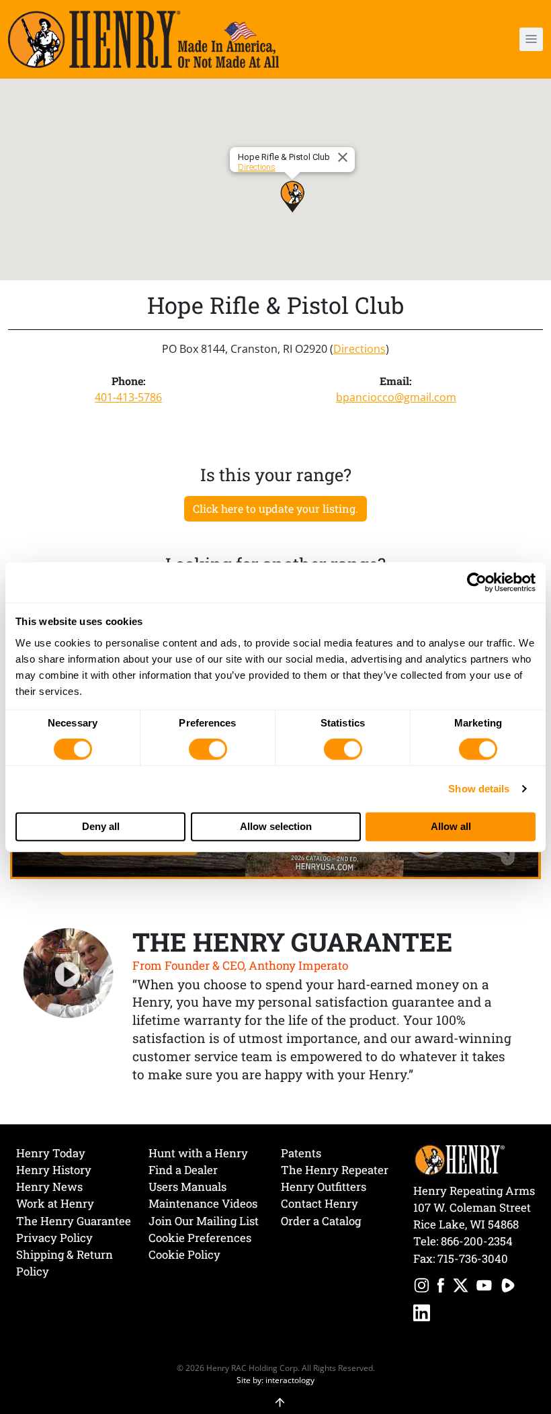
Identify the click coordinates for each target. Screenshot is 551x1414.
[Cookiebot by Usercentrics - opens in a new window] (477, 583)
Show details (478, 788)
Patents (301, 1153)
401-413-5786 (128, 397)
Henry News (49, 1186)
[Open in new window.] (421, 1287)
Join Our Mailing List (204, 1221)
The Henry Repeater (334, 1169)
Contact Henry (319, 1203)
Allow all (451, 826)
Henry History (53, 1169)
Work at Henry (55, 1203)
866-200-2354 (477, 1241)
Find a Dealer (183, 1169)
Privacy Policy (54, 1237)
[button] (487, 39)
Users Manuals (187, 1186)
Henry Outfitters (323, 1186)
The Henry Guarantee (73, 1221)
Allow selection (276, 826)
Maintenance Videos (203, 1203)
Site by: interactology (275, 1379)
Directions (257, 167)
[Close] (345, 157)
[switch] (208, 749)
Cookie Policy (184, 1254)
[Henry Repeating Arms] (143, 39)
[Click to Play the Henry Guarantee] (68, 974)
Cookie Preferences (200, 1237)
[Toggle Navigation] (531, 39)
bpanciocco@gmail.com (396, 397)
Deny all (101, 826)
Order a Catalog (321, 1221)
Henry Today (50, 1153)
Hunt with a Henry (198, 1153)
